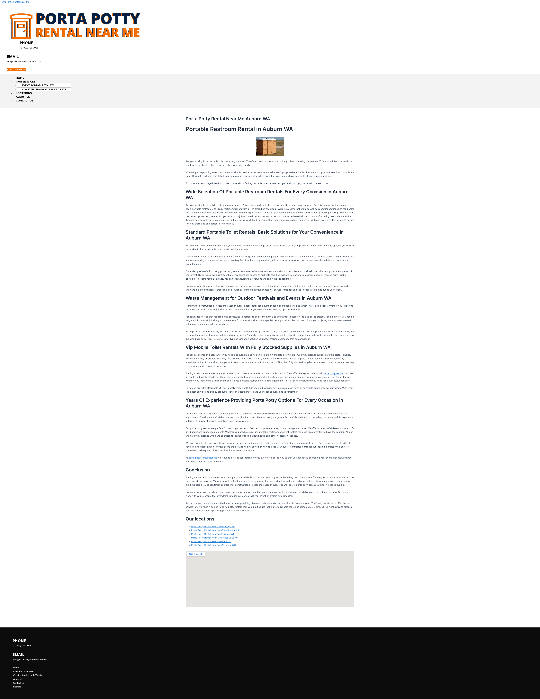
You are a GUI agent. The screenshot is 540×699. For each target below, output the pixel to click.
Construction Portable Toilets (44, 89)
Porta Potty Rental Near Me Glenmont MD (213, 545)
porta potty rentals (333, 373)
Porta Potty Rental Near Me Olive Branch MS (215, 530)
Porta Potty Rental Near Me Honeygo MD (213, 526)
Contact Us (24, 100)
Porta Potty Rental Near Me (14, 1)
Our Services (25, 81)
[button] (271, 81)
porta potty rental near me (203, 457)
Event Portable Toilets (38, 85)
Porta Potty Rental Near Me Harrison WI (212, 534)
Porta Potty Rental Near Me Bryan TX (211, 541)
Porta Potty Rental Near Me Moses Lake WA (214, 537)
